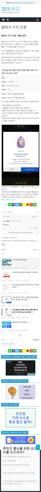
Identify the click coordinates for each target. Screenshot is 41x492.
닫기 (38, 447)
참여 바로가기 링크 (8, 199)
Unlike (9, 212)
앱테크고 (10, 8)
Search (36, 340)
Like (4, 212)
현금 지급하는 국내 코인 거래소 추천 (21, 3)
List (3, 244)
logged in (18, 232)
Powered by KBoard (7, 344)
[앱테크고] (3, 20)
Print (37, 212)
